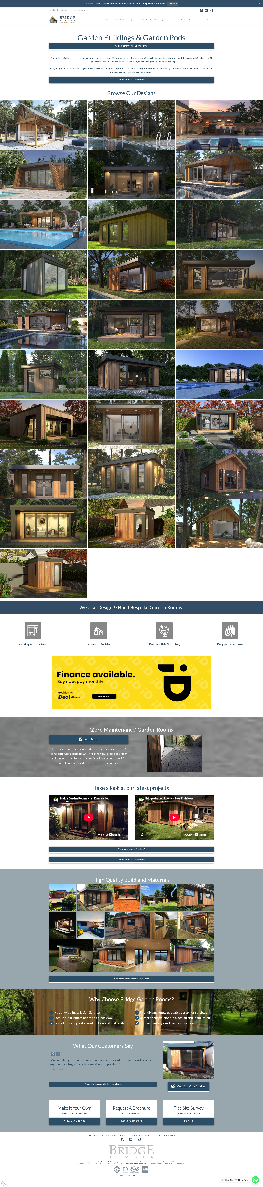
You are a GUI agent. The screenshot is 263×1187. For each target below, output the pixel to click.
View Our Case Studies (191, 1086)
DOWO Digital (137, 1175)
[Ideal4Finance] (131, 682)
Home (89, 1135)
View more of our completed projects (131, 978)
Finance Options (108, 1135)
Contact (172, 1135)
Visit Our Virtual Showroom (132, 79)
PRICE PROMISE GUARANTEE (78, 10)
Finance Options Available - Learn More (103, 1084)
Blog (96, 1135)
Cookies (147, 1135)
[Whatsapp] (255, 1180)
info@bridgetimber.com (136, 1163)
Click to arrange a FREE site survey (131, 45)
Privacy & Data (135, 1135)
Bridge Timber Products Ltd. (97, 1162)
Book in (188, 1120)
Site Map (122, 1135)
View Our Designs (74, 1120)
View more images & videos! (131, 849)
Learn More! (91, 739)
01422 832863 (62, 10)
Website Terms (160, 1135)
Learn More (172, 3)
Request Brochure (131, 1120)
